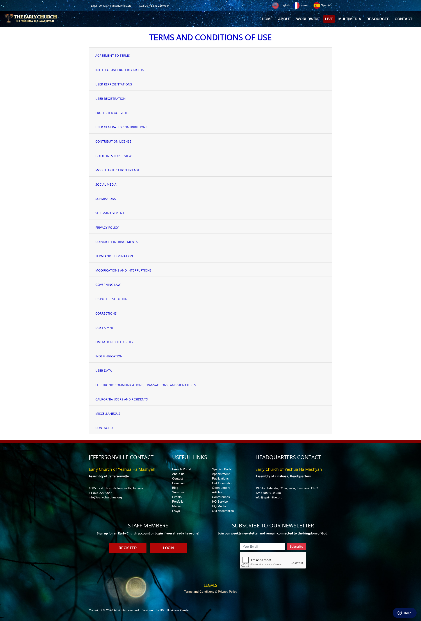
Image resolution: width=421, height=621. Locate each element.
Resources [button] (377, 19)
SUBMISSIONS (105, 199)
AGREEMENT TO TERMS (112, 55)
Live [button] (329, 19)
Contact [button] (403, 19)
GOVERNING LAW (108, 284)
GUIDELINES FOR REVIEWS (114, 156)
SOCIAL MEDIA (105, 184)
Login (168, 548)
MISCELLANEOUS (107, 413)
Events (177, 497)
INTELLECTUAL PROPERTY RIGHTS (119, 70)
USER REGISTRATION (110, 98)
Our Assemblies (223, 510)
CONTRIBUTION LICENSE (113, 141)
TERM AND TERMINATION (114, 256)
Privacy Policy (227, 591)
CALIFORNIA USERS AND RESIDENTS (121, 399)
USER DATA (103, 370)
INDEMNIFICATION (109, 356)
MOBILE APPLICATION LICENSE (117, 170)
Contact (177, 478)
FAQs (176, 510)
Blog (175, 487)
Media (176, 506)
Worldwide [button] (308, 19)
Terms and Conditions (199, 591)
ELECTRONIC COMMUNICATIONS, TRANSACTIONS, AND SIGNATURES (145, 385)
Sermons (178, 492)
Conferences (221, 497)
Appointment (221, 474)
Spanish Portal (222, 469)
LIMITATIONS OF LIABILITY (114, 342)
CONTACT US (104, 428)
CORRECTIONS (106, 313)
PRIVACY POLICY (107, 227)
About (284, 19)
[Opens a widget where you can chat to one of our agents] (404, 613)
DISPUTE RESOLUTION (111, 299)
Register (128, 548)
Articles (217, 492)
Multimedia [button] (349, 19)
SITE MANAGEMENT (109, 213)
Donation (178, 483)
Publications (220, 478)
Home (268, 20)
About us (178, 474)
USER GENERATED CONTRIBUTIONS (121, 127)
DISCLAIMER (104, 328)
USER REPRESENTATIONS (113, 84)
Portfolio (178, 501)
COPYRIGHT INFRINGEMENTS (116, 242)
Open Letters (221, 487)
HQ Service (220, 501)
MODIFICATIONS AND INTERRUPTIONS (123, 270)
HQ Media (219, 506)
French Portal (181, 469)
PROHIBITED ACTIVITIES (112, 113)
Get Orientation (222, 483)
